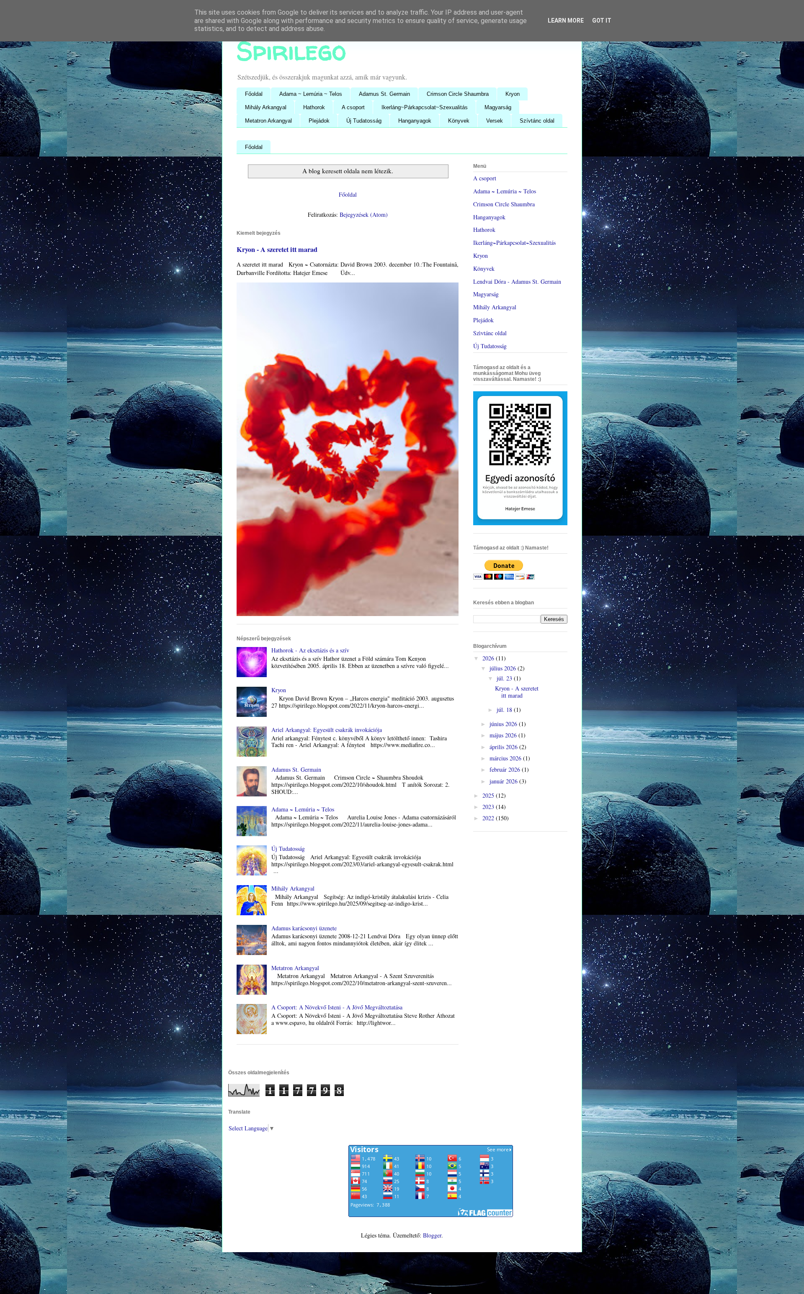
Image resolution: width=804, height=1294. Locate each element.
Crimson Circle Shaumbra (458, 94)
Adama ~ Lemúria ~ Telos (310, 94)
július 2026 (504, 668)
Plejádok (319, 121)
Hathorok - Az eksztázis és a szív (310, 650)
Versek (494, 121)
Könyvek (458, 121)
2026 (489, 658)
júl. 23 (505, 678)
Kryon (512, 94)
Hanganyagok (414, 121)
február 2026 (506, 769)
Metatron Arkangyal (268, 121)
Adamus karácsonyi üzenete (304, 928)
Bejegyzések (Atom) (364, 214)
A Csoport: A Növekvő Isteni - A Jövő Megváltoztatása (336, 1007)
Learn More (566, 20)
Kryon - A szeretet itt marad (277, 249)
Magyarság (497, 107)
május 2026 (504, 735)
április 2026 (504, 747)
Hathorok (314, 107)
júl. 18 (505, 710)
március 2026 (506, 758)
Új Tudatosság (363, 121)
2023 (489, 807)
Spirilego (291, 50)
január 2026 (504, 781)
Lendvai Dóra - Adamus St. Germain (517, 281)
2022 (489, 818)
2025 (489, 795)
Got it (601, 20)
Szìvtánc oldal (490, 333)
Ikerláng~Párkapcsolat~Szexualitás (424, 107)
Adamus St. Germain (384, 94)
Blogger (432, 1235)
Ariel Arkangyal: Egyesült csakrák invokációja (326, 730)
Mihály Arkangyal (265, 107)
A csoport (353, 107)
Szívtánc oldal (537, 121)
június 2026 (504, 724)
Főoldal (254, 94)
